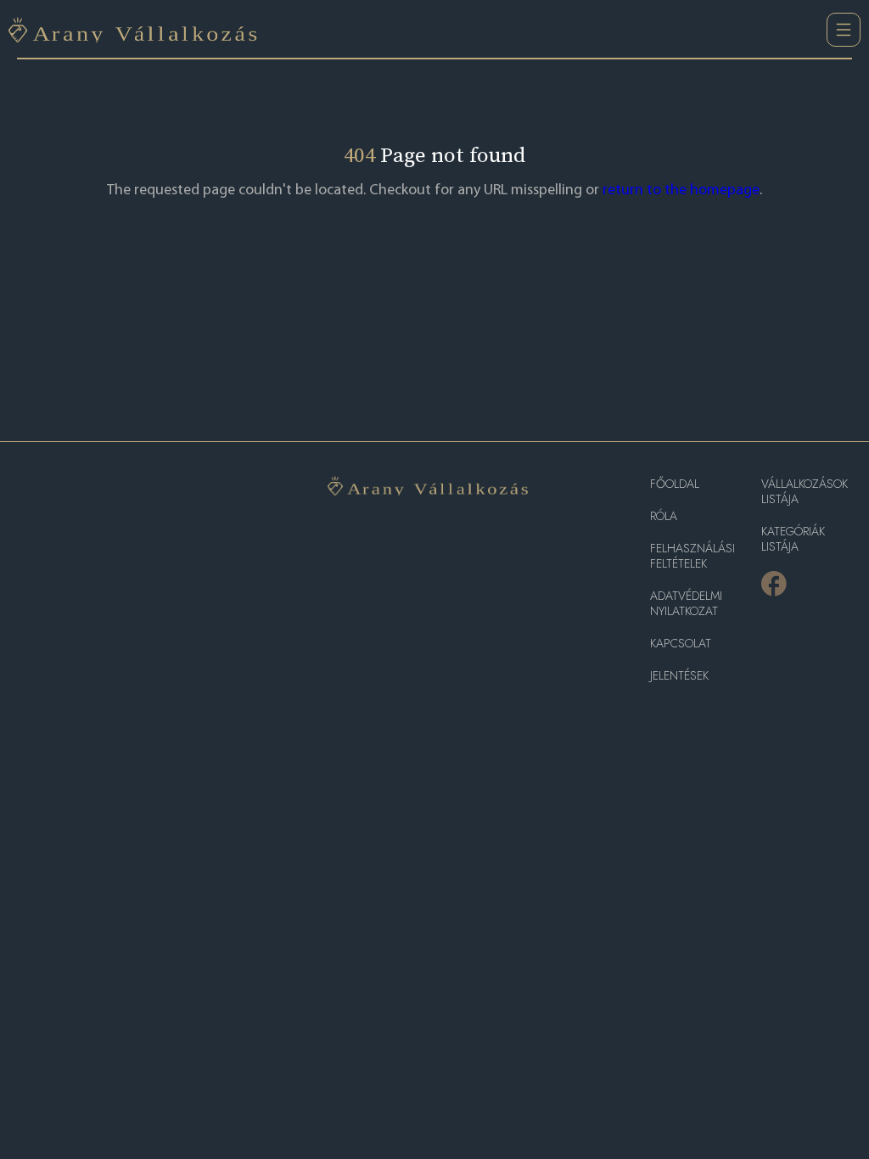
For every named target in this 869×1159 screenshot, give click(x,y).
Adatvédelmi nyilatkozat (686, 603)
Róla (663, 516)
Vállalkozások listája (804, 491)
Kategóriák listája (793, 539)
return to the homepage (681, 191)
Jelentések (679, 676)
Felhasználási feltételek (692, 556)
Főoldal (674, 484)
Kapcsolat (680, 643)
